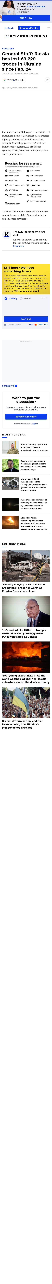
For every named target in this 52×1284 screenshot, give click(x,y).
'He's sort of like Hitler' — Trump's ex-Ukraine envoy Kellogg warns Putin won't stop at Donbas (24, 633)
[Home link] (26, 36)
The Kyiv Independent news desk (21, 88)
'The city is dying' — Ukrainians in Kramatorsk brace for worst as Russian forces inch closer (23, 588)
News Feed (8, 49)
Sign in (35, 424)
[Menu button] (48, 28)
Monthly (12, 298)
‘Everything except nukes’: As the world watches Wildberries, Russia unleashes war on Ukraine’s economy (26, 679)
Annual (27, 298)
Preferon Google (16, 80)
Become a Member (29, 28)
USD (43, 298)
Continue (26, 319)
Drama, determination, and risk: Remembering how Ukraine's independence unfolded (22, 724)
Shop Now (26, 18)
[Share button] (47, 79)
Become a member (26, 416)
